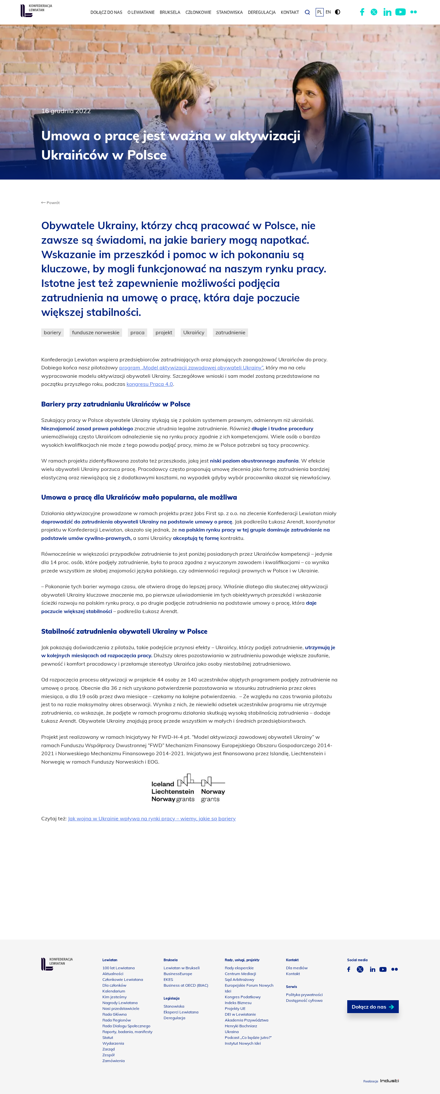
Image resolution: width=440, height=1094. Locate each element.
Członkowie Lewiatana (122, 979)
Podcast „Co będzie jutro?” (248, 1037)
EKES (168, 979)
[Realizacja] (389, 1081)
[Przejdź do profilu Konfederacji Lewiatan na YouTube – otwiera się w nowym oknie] (400, 12)
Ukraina (232, 1031)
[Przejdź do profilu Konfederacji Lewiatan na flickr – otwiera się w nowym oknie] (413, 12)
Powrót (53, 202)
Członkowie (198, 12)
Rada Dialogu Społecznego (126, 1025)
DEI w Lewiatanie (240, 1014)
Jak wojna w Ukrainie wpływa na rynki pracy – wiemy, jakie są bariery (152, 818)
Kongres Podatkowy (243, 996)
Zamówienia (113, 1060)
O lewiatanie (141, 12)
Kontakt (290, 12)
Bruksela (170, 12)
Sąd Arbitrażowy (239, 979)
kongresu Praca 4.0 (150, 384)
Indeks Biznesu (238, 1002)
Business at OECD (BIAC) (186, 985)
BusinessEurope (178, 973)
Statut (107, 1037)
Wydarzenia (113, 1043)
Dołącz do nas (106, 12)
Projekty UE (235, 1008)
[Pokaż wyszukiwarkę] (307, 12)
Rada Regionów (116, 1020)
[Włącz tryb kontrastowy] (337, 12)
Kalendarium (113, 991)
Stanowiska (229, 12)
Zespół (108, 1054)
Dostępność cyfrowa (304, 1000)
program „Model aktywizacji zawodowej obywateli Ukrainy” (191, 367)
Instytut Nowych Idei (243, 1043)
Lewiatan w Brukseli (182, 967)
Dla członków (114, 985)
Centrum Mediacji (240, 973)
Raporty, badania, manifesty (127, 1031)
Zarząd (108, 1049)
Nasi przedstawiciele (120, 1008)
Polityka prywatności (304, 994)
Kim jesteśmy (114, 996)
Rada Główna (114, 1014)
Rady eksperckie (239, 967)
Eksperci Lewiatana (181, 1012)
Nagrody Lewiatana (120, 1002)
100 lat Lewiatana (118, 967)
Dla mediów (297, 967)
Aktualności (112, 973)
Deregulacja (262, 12)
